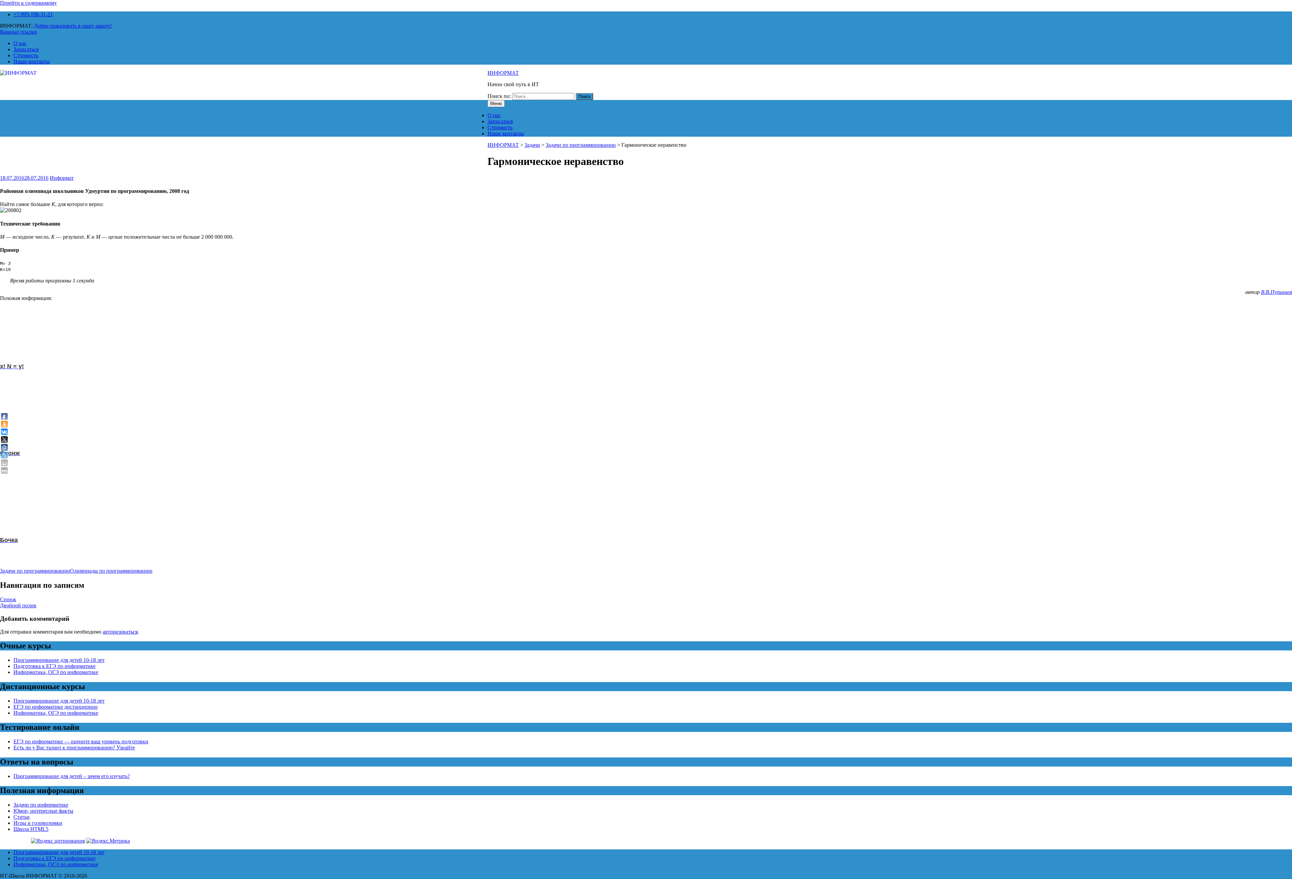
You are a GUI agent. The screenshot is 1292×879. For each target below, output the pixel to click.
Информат (62, 178)
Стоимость (25, 55)
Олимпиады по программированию (111, 571)
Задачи (532, 145)
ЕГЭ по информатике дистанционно (55, 707)
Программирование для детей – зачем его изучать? (71, 776)
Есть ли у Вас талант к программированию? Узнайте (74, 747)
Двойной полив (18, 605)
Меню (496, 103)
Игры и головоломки (37, 823)
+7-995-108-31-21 (33, 14)
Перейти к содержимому (28, 3)
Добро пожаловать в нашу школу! (73, 26)
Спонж (8, 599)
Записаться (26, 49)
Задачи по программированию (581, 145)
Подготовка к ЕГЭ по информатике (54, 666)
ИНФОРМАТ (503, 73)
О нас (20, 43)
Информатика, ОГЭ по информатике (55, 672)
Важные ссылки (18, 32)
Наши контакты (31, 61)
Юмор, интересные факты (43, 811)
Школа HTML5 (30, 829)
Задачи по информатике (40, 805)
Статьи (21, 817)
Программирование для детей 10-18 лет (59, 660)
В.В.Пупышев (1276, 292)
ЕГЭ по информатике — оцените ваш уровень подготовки (80, 741)
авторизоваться (120, 632)
